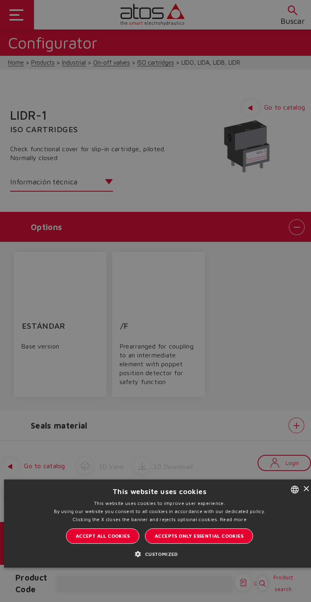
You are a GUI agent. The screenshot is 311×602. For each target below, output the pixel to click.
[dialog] (155, 301)
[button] (159, 554)
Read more (233, 519)
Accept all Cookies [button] (103, 536)
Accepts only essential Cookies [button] (199, 536)
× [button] (306, 489)
